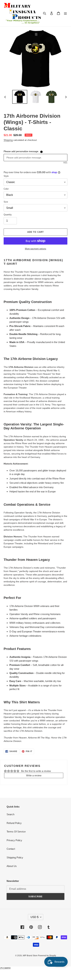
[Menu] (65, 13)
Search (10, 814)
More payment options (35, 249)
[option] (20, 96)
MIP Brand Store (30, 955)
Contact (11, 848)
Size (6, 202)
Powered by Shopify (47, 955)
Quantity (8, 214)
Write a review (33, 775)
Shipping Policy (15, 857)
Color (6, 189)
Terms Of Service (16, 831)
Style (6, 176)
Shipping (8, 140)
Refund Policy (14, 823)
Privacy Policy (14, 840)
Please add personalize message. (21, 151)
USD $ (34, 917)
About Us (12, 866)
